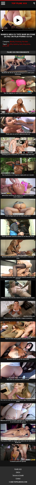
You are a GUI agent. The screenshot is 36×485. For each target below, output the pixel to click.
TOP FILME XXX (19, 3)
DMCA (18, 472)
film (11, 44)
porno (28, 44)
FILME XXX (18, 469)
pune (4, 46)
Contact (18, 478)
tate (8, 46)
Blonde (12, 41)
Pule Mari (25, 41)
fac (8, 44)
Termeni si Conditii (18, 475)
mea (24, 44)
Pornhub (18, 41)
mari (20, 44)
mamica (15, 44)
